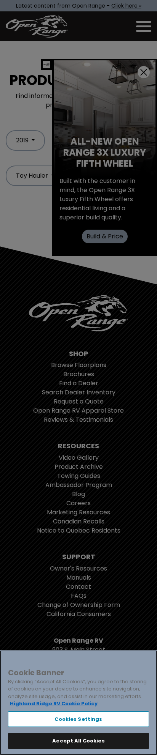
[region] (78, 702)
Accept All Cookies (78, 740)
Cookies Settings (78, 719)
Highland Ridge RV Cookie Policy (54, 703)
